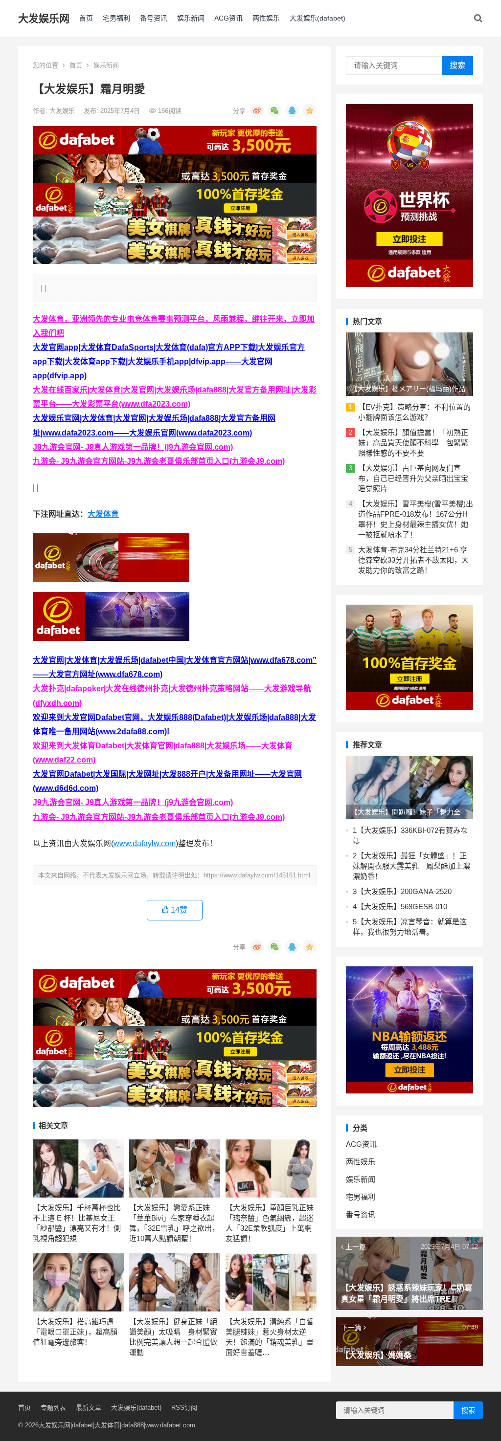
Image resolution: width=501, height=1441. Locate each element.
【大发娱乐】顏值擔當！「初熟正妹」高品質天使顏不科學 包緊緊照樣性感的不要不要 (413, 442)
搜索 (457, 65)
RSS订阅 (184, 1407)
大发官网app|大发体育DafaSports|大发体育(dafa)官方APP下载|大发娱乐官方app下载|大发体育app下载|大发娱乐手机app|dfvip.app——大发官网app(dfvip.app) (169, 361)
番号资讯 (153, 18)
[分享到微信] (274, 110)
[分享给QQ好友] (292, 110)
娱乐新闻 (191, 18)
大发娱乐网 (43, 18)
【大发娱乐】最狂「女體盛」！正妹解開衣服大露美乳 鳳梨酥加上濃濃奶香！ (411, 866)
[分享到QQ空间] (310, 110)
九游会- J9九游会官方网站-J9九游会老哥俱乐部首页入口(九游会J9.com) (159, 461)
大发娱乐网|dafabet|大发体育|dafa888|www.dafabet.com (117, 1425)
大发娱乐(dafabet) (317, 18)
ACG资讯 (228, 18)
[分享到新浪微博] (257, 110)
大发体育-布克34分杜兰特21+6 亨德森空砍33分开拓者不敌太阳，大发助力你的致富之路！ (413, 560)
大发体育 (103, 514)
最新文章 (88, 1407)
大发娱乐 (63, 110)
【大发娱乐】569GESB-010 (402, 906)
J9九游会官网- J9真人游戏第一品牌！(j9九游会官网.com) (133, 447)
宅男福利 (116, 18)
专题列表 (53, 1407)
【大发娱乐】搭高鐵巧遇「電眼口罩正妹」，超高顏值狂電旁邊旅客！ (75, 1331)
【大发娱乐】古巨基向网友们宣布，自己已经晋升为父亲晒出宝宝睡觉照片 (413, 478)
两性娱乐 (266, 18)
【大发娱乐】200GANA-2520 (404, 891)
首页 (86, 18)
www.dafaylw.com (145, 843)
